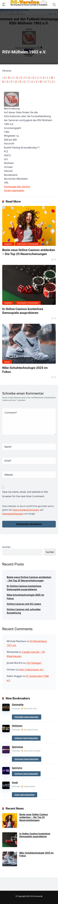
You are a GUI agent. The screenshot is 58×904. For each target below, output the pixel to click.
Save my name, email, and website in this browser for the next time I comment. (25, 494)
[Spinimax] (6, 749)
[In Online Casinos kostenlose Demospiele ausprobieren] (29, 285)
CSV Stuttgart (33, 663)
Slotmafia (17, 704)
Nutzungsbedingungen (13, 513)
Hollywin (17, 725)
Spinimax (17, 746)
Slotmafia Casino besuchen (27, 717)
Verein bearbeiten (14, 190)
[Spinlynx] (6, 770)
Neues (7, 362)
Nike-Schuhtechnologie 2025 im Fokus (25, 596)
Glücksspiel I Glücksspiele (27, 244)
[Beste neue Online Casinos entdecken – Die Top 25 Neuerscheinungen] (29, 226)
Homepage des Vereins (17, 186)
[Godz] (6, 784)
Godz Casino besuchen (25, 794)
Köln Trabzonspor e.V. (31, 669)
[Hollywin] (6, 728)
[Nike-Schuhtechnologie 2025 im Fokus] (29, 344)
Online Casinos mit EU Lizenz (24, 604)
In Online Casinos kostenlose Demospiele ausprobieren (22, 311)
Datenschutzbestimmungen (25, 509)
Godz (15, 782)
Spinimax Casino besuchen (27, 759)
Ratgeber (8, 244)
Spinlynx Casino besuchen (26, 773)
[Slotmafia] (6, 706)
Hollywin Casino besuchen (26, 738)
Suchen (6, 547)
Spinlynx (17, 767)
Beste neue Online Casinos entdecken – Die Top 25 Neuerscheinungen (28, 252)
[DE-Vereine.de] (29, 3)
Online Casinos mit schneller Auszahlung (24, 611)
